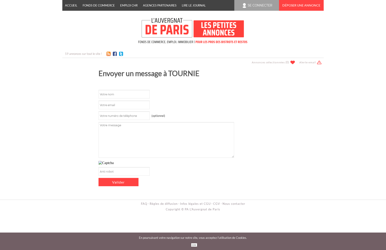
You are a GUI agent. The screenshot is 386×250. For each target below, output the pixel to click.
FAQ (144, 203)
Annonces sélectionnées (268, 62)
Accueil (71, 5)
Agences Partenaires (159, 5)
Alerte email (307, 62)
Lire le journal (194, 5)
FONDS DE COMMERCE (99, 5)
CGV (216, 203)
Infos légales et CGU (195, 203)
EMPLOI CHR (129, 5)
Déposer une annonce (301, 5)
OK (194, 245)
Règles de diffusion (164, 203)
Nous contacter (233, 203)
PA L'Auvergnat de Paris (202, 209)
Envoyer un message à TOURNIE (149, 73)
